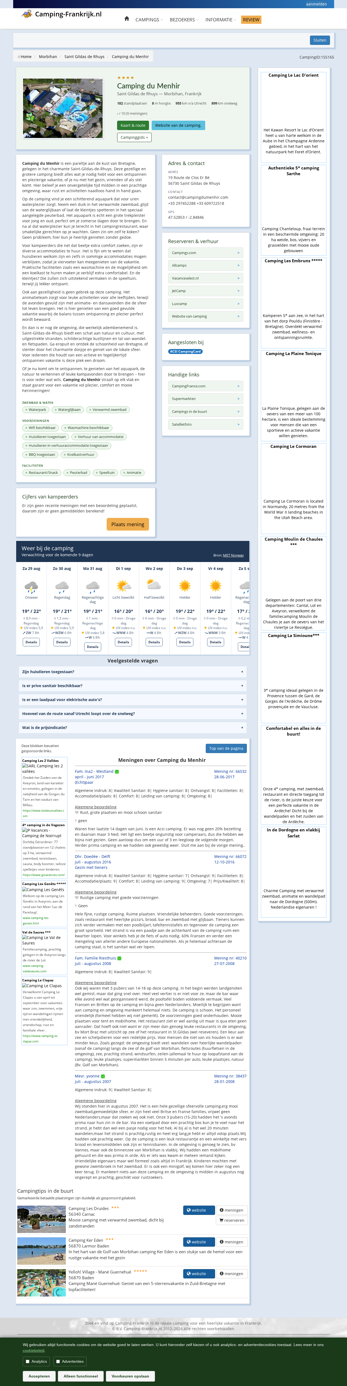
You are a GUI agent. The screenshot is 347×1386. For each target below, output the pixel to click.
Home (26, 56)
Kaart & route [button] (133, 125)
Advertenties (73, 1361)
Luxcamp (179, 303)
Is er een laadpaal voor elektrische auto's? (62, 699)
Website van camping (189, 316)
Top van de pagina (226, 748)
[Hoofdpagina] (126, 19)
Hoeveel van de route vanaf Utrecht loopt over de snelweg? (78, 713)
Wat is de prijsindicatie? (44, 727)
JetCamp (179, 290)
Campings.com (184, 252)
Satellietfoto (182, 424)
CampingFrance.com (188, 386)
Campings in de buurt (189, 411)
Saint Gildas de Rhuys (84, 56)
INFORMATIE (219, 19)
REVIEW (251, 19)
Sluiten (320, 40)
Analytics (39, 1361)
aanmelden (316, 4)
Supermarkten (184, 398)
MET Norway (233, 555)
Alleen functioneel (81, 1376)
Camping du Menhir (130, 56)
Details (31, 642)
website (201, 1210)
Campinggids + (134, 137)
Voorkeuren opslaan (130, 1376)
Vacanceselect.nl (185, 278)
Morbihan (48, 56)
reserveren (233, 1220)
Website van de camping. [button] (178, 125)
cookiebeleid (33, 1350)
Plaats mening (127, 524)
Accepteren (39, 1376)
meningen (234, 1210)
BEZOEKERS (183, 19)
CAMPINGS (148, 19)
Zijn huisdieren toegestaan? (48, 671)
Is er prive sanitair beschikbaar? (52, 685)
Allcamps (179, 265)
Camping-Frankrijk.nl (68, 13)
